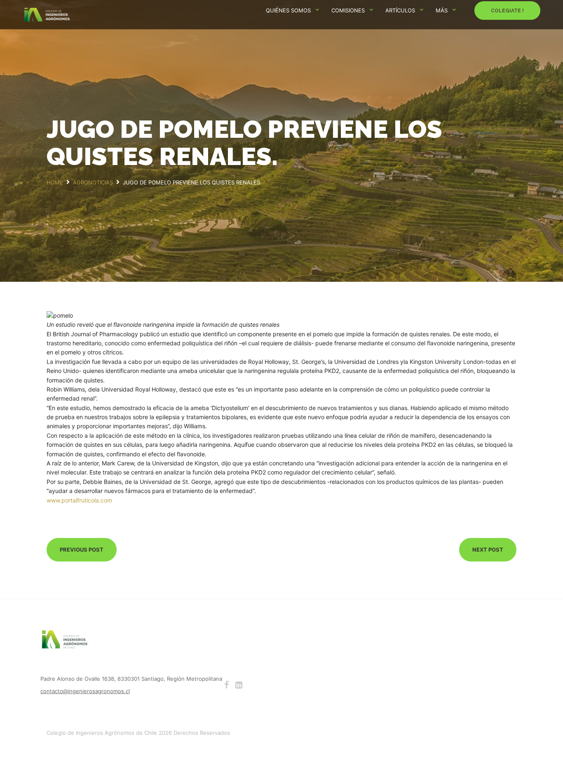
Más (442, 10)
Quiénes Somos (288, 10)
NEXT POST (487, 549)
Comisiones (348, 10)
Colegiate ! (507, 11)
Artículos (400, 10)
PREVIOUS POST (81, 549)
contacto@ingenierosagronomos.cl (85, 691)
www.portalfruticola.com (79, 500)
